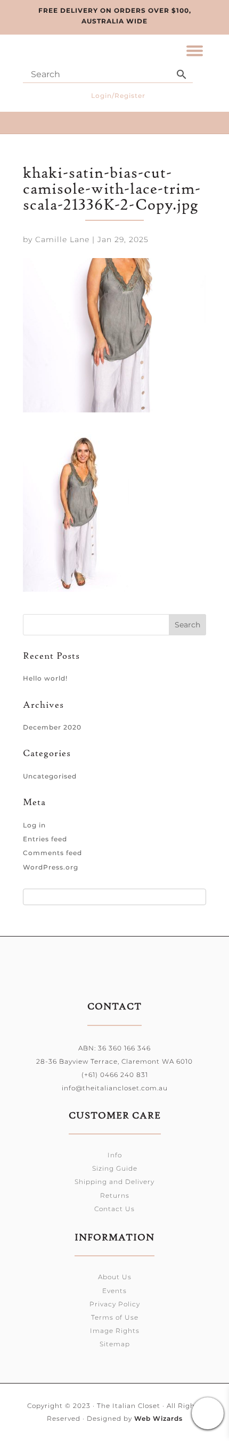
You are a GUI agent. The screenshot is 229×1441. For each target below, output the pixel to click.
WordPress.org (50, 867)
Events (114, 1291)
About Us (115, 1277)
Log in (34, 825)
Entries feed (45, 839)
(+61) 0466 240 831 (114, 1075)
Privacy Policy (114, 1304)
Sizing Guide (114, 1168)
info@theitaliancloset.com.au (115, 1088)
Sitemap (115, 1344)
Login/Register (118, 96)
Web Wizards (158, 1418)
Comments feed (52, 853)
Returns (114, 1195)
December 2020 (52, 727)
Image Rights (115, 1331)
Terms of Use (114, 1317)
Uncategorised (50, 776)
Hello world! (45, 678)
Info (115, 1155)
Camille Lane (62, 239)
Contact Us (114, 1209)
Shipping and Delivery (114, 1182)
